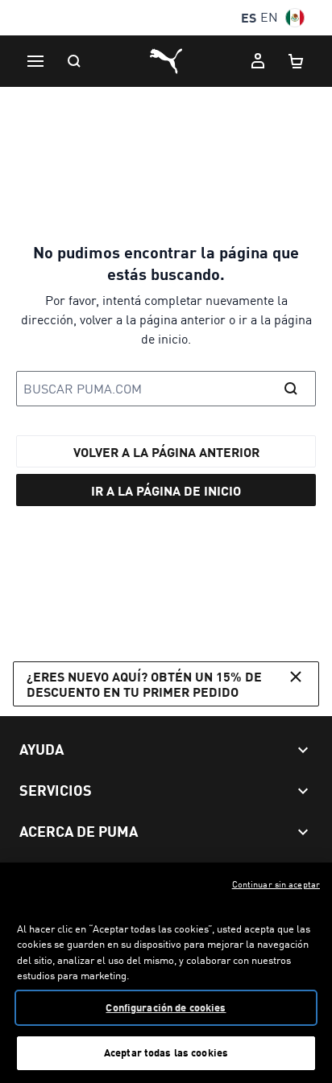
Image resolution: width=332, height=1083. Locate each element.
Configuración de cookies (166, 1007)
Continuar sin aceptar (276, 884)
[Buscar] (74, 61)
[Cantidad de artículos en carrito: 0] (296, 61)
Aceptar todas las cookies (166, 1052)
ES (248, 17)
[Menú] (35, 61)
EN (269, 17)
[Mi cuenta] (258, 61)
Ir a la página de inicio (166, 490)
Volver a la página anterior (166, 451)
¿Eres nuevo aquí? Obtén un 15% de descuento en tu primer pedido (144, 684)
